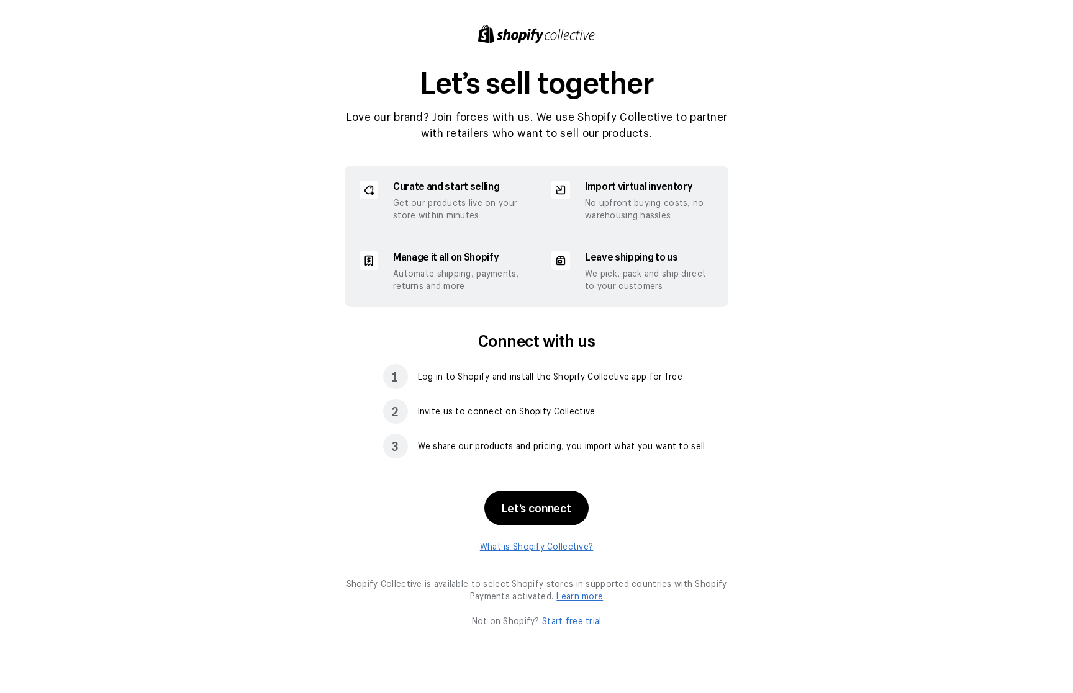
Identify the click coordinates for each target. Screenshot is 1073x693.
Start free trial (571, 621)
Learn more (579, 596)
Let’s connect (536, 508)
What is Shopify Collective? (537, 546)
